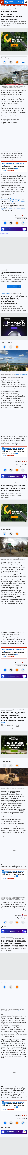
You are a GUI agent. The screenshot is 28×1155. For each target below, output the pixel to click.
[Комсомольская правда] (8, 2)
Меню (2, 2)
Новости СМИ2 (4, 233)
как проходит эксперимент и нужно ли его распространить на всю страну (13, 165)
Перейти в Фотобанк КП (21, 374)
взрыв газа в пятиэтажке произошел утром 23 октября (13, 199)
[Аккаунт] (26, 2)
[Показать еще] (23, 62)
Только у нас (10, 5)
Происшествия (9, 709)
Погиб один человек (18, 201)
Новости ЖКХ (7, 1127)
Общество (4, 170)
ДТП (5, 927)
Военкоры (17, 5)
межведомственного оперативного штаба (11, 97)
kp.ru (25, 216)
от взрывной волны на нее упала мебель (13, 208)
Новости (3, 5)
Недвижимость (9, 938)
